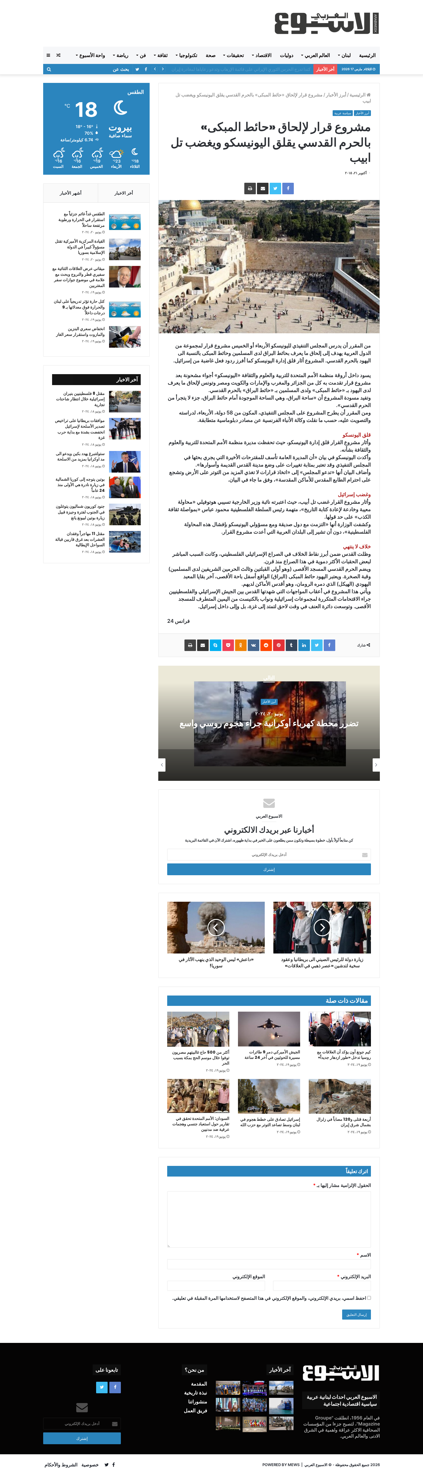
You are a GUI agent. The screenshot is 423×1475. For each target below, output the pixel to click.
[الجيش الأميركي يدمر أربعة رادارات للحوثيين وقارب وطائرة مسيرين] (281, 1406)
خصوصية (90, 1465)
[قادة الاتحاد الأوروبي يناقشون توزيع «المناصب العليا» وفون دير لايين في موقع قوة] (228, 1388)
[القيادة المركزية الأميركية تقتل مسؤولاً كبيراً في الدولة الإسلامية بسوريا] (125, 249)
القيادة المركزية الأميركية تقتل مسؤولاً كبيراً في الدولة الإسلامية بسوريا (248, 69)
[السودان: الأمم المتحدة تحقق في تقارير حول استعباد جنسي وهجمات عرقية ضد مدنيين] (198, 1096)
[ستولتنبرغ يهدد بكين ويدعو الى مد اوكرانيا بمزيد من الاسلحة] (125, 462)
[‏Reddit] (266, 645)
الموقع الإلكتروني (249, 1276)
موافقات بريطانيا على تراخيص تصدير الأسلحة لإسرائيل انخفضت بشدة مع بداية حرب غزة (80, 429)
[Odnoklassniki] (241, 645)
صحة (211, 55)
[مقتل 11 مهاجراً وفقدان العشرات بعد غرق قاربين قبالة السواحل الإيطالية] (125, 542)
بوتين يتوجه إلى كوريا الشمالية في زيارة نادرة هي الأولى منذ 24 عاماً (80, 484)
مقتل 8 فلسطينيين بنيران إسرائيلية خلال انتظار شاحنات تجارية (80, 399)
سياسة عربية (342, 113)
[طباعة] (250, 188)
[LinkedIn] (304, 645)
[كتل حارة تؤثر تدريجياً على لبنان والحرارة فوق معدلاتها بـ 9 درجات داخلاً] (125, 309)
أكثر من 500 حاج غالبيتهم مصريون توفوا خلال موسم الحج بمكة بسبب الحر (200, 1057)
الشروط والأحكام (61, 1465)
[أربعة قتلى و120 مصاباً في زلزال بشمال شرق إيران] (340, 1096)
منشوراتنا (197, 1401)
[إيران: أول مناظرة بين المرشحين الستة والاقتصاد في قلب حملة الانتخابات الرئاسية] (255, 1388)
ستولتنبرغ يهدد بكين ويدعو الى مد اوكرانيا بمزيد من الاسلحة (80, 456)
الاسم (364, 1255)
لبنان (346, 55)
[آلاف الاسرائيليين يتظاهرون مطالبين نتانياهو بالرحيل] (255, 1405)
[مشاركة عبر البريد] (262, 188)
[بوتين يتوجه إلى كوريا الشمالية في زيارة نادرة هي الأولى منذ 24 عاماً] (125, 487)
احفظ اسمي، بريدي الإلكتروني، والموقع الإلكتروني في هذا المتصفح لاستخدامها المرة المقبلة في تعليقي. (269, 1298)
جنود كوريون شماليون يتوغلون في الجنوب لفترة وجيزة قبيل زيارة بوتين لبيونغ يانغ (80, 511)
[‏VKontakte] (253, 645)
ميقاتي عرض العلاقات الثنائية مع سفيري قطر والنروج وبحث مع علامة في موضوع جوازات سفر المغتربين (78, 277)
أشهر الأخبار (70, 193)
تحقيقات (235, 55)
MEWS (294, 1464)
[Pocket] (228, 645)
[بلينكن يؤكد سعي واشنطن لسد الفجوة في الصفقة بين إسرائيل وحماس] (228, 1405)
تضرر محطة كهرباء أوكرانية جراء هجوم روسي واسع (269, 723)
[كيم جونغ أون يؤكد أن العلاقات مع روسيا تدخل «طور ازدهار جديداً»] (340, 1029)
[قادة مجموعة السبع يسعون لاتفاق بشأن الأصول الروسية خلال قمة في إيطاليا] (255, 1424)
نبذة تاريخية (195, 1393)
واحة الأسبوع (92, 55)
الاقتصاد (264, 55)
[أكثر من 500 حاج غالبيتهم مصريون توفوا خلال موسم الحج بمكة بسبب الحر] (198, 1029)
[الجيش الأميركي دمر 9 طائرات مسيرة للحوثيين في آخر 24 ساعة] (269, 1029)
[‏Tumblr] (291, 645)
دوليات (287, 55)
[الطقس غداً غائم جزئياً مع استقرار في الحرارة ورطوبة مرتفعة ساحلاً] (125, 222)
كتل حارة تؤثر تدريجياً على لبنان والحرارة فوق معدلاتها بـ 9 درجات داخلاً (79, 306)
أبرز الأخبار (336, 95)
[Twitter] (275, 188)
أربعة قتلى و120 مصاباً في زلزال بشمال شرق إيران (344, 1122)
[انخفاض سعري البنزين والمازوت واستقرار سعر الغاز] (125, 337)
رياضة (122, 55)
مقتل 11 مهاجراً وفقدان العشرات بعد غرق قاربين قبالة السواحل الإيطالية (80, 539)
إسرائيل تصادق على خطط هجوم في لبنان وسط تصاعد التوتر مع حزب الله (270, 1122)
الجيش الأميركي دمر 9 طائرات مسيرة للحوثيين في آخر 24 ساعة (272, 1054)
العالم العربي (317, 55)
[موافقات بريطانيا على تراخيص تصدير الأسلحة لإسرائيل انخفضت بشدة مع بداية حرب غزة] (125, 428)
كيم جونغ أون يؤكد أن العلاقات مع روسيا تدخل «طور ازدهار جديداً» (344, 1054)
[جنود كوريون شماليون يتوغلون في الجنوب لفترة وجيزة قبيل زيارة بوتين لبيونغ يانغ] (125, 514)
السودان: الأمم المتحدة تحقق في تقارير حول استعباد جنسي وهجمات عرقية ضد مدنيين (200, 1124)
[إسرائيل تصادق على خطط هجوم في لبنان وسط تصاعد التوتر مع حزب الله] (269, 1096)
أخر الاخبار (124, 193)
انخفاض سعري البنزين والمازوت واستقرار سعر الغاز (80, 331)
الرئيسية (367, 55)
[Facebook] (288, 188)
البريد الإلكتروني (354, 1276)
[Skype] (215, 645)
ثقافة (162, 55)
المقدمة (199, 1384)
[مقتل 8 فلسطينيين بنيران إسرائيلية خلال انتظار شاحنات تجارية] (125, 401)
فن (143, 55)
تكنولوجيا (188, 55)
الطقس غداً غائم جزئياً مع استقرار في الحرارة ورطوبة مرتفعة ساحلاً (81, 219)
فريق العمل (195, 1410)
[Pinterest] (279, 645)
